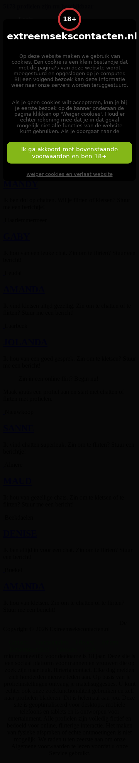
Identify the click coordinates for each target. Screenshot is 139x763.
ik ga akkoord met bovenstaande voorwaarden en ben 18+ (69, 153)
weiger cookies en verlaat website (70, 174)
